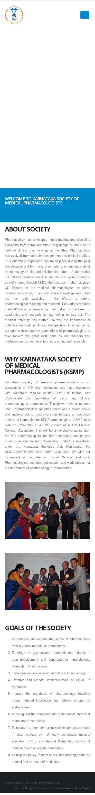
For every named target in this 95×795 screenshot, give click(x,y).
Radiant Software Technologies (72, 788)
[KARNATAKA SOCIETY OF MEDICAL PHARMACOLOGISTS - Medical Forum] (14, 15)
